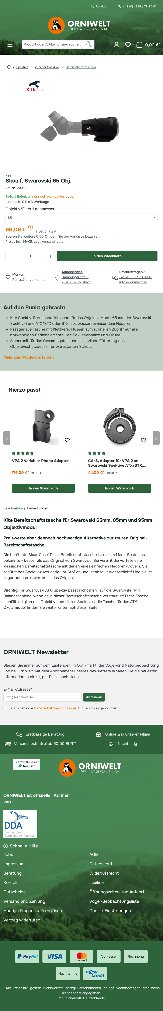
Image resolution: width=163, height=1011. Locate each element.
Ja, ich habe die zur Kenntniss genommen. (63, 708)
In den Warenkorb (107, 256)
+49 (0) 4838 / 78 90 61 (139, 6)
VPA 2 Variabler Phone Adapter (40, 460)
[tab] (14, 508)
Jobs (8, 854)
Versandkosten (89, 988)
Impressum (13, 864)
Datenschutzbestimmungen (55, 708)
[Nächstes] (156, 438)
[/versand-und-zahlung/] (27, 956)
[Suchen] (88, 44)
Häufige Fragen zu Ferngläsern (33, 910)
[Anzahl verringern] (10, 256)
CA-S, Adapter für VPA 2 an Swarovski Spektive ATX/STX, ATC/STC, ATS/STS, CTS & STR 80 (117, 463)
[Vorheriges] (6, 438)
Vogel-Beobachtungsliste (114, 901)
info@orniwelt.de (133, 282)
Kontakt (11, 882)
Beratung (12, 873)
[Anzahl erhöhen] (50, 256)
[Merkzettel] (128, 45)
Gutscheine (14, 892)
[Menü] (10, 44)
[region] (81, 123)
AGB (93, 854)
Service (101, 6)
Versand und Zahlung (24, 901)
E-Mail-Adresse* (17, 689)
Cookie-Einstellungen (110, 910)
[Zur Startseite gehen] (79, 25)
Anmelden (94, 697)
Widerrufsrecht (104, 873)
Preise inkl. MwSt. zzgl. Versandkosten (35, 241)
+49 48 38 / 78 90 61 (135, 277)
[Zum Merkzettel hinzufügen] (67, 440)
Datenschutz (101, 864)
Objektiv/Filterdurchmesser (40, 208)
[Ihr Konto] (116, 45)
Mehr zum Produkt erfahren (28, 357)
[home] (9, 67)
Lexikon (96, 882)
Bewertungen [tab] (37, 508)
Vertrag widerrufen (21, 920)
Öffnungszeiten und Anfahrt (116, 892)
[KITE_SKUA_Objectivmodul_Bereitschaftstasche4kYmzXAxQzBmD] (81, 123)
